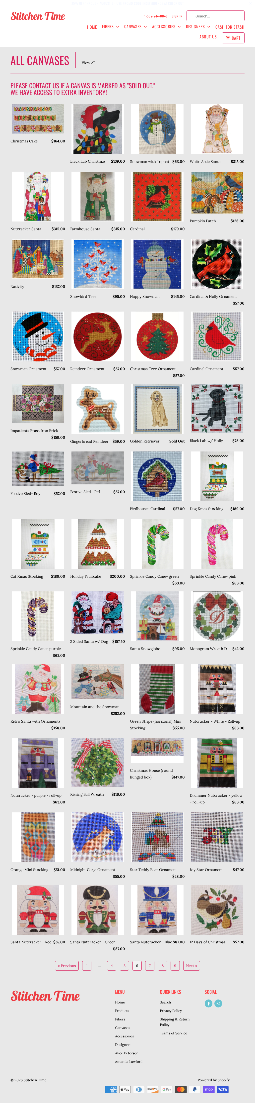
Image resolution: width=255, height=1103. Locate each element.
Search (165, 1002)
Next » (191, 965)
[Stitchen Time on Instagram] (218, 1003)
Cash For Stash (230, 27)
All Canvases (39, 60)
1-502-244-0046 (156, 15)
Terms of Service (173, 1033)
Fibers (108, 26)
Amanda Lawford (128, 1061)
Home (92, 27)
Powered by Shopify (214, 1080)
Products (122, 1010)
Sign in (177, 15)
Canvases (133, 26)
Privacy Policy (171, 1010)
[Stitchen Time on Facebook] (208, 1003)
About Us (208, 37)
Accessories (164, 26)
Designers (196, 26)
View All (88, 62)
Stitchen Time (35, 1080)
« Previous (67, 965)
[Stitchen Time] (37, 18)
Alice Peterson (126, 1053)
